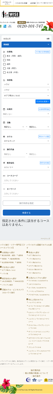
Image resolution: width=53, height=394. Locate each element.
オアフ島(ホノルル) (8, 270)
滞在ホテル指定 (44, 136)
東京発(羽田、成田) (8, 255)
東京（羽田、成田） (15, 56)
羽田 (8, 60)
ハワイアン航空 (7, 285)
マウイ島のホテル (34, 262)
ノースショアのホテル (36, 291)
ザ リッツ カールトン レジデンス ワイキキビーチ (39, 333)
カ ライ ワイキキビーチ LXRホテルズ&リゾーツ (39, 307)
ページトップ (45, 239)
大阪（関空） (12, 68)
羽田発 (4, 259)
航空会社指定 (45, 163)
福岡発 (19, 262)
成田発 (20, 255)
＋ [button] (43, 101)
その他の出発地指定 (43, 52)
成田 (8, 64)
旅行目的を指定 (26, 203)
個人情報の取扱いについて (36, 373)
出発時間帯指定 (44, 109)
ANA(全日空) (19, 281)
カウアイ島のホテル (35, 266)
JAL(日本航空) (7, 281)
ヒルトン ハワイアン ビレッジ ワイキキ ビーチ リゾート (38, 313)
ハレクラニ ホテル (34, 302)
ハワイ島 (5, 274)
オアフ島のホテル (34, 255)
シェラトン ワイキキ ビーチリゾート (38, 320)
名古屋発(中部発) (8, 262)
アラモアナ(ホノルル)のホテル (39, 295)
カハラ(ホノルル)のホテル (37, 288)
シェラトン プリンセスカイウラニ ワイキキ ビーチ (39, 352)
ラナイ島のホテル (34, 273)
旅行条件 (36, 376)
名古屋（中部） (13, 72)
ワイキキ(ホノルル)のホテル (38, 281)
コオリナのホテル (34, 284)
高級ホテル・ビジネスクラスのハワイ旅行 (13, 291)
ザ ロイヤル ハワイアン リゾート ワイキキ (39, 326)
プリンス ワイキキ (34, 347)
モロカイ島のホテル (35, 269)
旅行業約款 (35, 370)
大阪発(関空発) (15, 259)
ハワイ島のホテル (34, 259)
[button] (26, 45)
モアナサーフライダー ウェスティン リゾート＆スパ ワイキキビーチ (39, 341)
